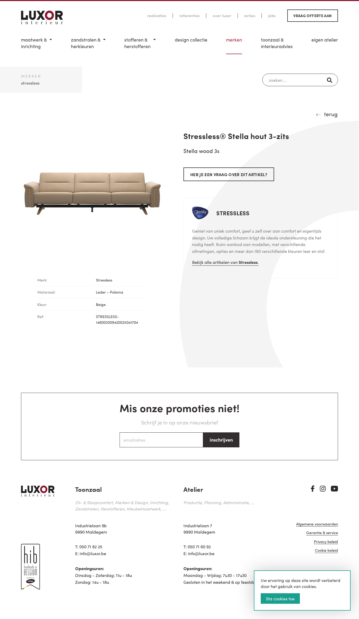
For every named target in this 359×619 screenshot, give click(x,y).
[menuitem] (36, 45)
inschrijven (221, 439)
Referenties (189, 15)
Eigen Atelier (324, 40)
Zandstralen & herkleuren (85, 43)
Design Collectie (191, 40)
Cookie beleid (326, 550)
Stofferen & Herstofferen (137, 43)
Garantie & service (322, 533)
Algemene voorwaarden (317, 524)
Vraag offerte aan (312, 15)
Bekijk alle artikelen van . (225, 262)
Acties (249, 15)
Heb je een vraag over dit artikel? (228, 174)
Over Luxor (222, 15)
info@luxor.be (93, 553)
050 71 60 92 (199, 546)
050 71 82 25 (90, 546)
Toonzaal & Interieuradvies (277, 43)
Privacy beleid (326, 542)
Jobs (272, 15)
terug (331, 114)
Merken (234, 40)
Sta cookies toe (280, 598)
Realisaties (156, 15)
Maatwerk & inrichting (34, 43)
